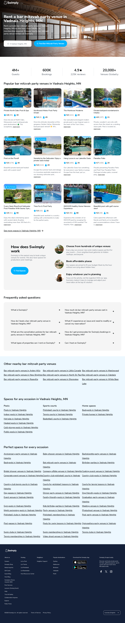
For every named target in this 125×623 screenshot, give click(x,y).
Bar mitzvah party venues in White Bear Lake (100, 381)
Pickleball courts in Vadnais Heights (59, 410)
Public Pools (8, 604)
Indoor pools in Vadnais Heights (18, 414)
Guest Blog (8, 574)
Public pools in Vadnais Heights (18, 431)
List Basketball (25, 571)
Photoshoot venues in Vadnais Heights (99, 510)
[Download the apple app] (80, 562)
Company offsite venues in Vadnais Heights (62, 471)
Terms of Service (36, 613)
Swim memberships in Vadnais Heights (60, 532)
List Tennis (24, 564)
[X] (106, 571)
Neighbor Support (42, 561)
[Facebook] (101, 571)
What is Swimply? (19, 310)
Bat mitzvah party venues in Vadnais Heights (59, 464)
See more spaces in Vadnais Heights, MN (22, 230)
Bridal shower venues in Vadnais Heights (22, 471)
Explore (7, 601)
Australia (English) (110, 613)
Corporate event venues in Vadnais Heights (23, 475)
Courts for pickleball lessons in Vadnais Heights (61, 486)
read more (16, 127)
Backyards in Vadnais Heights (95, 410)
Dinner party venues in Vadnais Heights (61, 493)
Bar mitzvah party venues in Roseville (21, 379)
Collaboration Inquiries (11, 597)
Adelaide (55, 571)
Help (6, 591)
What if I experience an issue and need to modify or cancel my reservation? (88, 322)
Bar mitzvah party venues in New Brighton (23, 375)
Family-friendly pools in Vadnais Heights (61, 497)
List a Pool (24, 561)
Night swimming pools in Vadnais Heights (23, 510)
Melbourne (56, 564)
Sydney (55, 561)
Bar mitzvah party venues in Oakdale (99, 375)
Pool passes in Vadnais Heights (18, 523)
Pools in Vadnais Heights (15, 410)
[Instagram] (111, 571)
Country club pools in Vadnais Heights (99, 475)
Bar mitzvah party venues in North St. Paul (62, 375)
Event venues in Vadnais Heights (18, 497)
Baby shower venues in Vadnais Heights (61, 454)
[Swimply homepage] (62, 3)
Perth (54, 574)
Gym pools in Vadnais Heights (17, 506)
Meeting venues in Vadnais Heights (98, 506)
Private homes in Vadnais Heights (97, 414)
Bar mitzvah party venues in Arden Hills (22, 370)
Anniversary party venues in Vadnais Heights (20, 456)
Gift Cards (7, 571)
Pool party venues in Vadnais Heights (99, 514)
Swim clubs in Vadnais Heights (18, 532)
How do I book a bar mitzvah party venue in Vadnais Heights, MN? (31, 322)
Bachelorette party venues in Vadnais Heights (99, 456)
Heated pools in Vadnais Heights (18, 423)
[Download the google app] (80, 567)
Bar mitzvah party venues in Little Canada (62, 370)
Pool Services (8, 585)
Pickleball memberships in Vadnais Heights (59, 516)
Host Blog (7, 577)
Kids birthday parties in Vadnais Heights (61, 506)
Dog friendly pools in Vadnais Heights (99, 493)
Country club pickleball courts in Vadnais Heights (61, 477)
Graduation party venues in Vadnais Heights (98, 499)
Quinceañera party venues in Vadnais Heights (99, 525)
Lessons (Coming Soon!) (11, 588)
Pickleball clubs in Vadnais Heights (20, 514)
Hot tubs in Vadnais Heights (16, 418)
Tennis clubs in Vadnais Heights (96, 532)
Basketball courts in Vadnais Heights (60, 418)
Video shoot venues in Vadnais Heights (60, 536)
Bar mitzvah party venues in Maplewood (100, 370)
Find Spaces (21, 270)
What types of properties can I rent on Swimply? (33, 343)
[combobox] (17, 43)
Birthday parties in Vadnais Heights (98, 462)
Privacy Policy (47, 613)
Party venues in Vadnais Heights (57, 510)
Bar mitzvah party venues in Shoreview (61, 379)
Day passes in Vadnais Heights (18, 493)
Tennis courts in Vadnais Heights (58, 414)
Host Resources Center (27, 574)
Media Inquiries (9, 567)
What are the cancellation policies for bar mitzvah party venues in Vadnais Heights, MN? (34, 333)
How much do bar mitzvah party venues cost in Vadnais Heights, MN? (86, 311)
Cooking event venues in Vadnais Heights (101, 471)
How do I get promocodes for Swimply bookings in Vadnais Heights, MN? (88, 333)
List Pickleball (25, 567)
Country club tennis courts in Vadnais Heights (21, 486)
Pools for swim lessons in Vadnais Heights (62, 523)
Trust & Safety (9, 594)
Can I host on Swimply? (75, 343)
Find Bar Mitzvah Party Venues (51, 43)
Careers (7, 561)
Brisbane (55, 567)
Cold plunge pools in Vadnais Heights (21, 427)
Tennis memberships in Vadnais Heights (22, 536)
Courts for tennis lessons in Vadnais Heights (98, 486)
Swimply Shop (9, 564)
